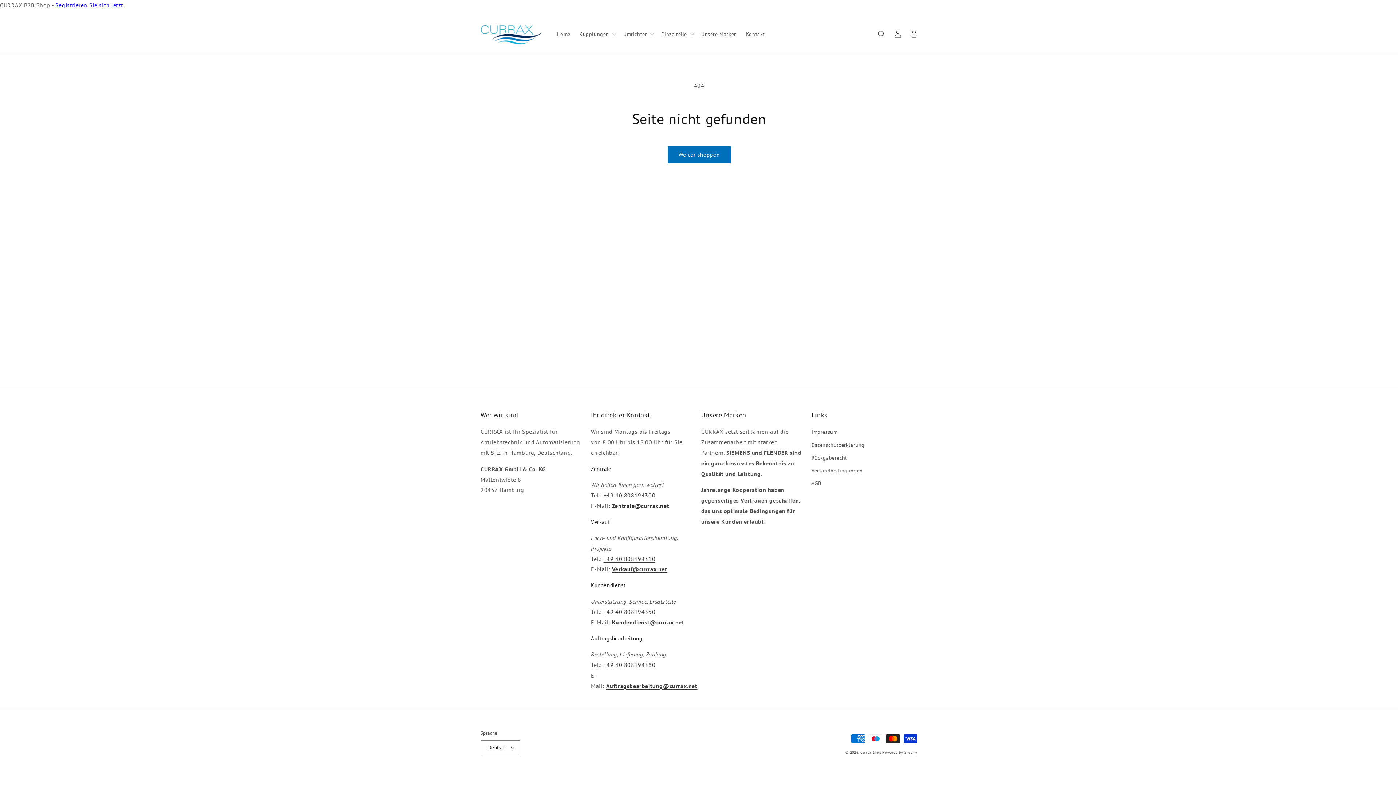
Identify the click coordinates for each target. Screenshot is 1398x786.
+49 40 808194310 (630, 559)
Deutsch (497, 748)
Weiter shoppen (699, 154)
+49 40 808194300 (630, 495)
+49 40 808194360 (630, 664)
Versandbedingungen (837, 470)
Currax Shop (870, 752)
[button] (597, 34)
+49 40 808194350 (630, 611)
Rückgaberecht (829, 457)
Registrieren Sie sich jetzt (89, 5)
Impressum (824, 432)
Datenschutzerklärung (838, 445)
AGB (816, 483)
